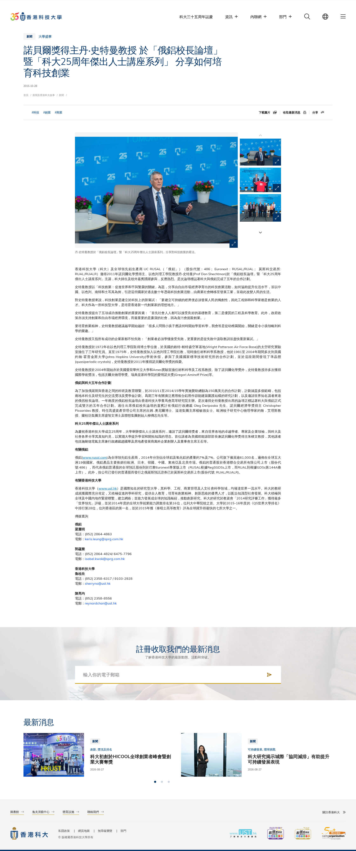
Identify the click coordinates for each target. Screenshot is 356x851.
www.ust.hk (107, 488)
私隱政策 (64, 831)
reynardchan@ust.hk (101, 603)
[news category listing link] (45, 36)
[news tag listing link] (35, 112)
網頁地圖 (84, 831)
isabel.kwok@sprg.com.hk (105, 558)
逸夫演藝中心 (40, 812)
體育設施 (68, 812)
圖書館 (14, 812)
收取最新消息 (292, 112)
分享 (315, 112)
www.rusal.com (95, 457)
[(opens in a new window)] (275, 833)
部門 (123, 831)
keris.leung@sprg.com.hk (104, 539)
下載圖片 (265, 112)
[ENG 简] (325, 16)
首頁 (25, 95)
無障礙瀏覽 (105, 831)
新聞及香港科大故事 (44, 95)
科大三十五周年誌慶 (196, 16)
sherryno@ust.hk (97, 583)
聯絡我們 (93, 812)
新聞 (61, 95)
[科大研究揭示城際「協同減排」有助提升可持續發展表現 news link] (257, 755)
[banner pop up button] (234, 244)
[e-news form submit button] (269, 674)
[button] (260, 232)
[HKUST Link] (36, 16)
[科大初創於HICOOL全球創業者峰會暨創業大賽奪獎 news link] (99, 755)
